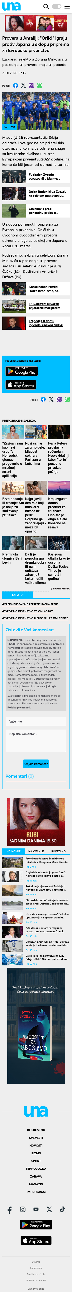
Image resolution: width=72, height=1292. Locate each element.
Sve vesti (36, 1138)
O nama (36, 1261)
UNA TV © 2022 (36, 1288)
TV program (36, 1192)
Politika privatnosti (36, 1280)
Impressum (36, 1267)
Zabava (36, 1176)
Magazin (36, 1184)
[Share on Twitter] (23, 85)
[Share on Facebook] (15, 85)
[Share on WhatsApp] (39, 85)
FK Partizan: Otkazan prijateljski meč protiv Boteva (44, 308)
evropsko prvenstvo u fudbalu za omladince (36, 618)
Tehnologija (36, 1169)
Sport (36, 1161)
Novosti (36, 1145)
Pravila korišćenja (36, 1274)
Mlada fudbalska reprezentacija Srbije (31, 604)
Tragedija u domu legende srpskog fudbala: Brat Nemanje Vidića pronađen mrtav (47, 327)
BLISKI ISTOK (36, 1130)
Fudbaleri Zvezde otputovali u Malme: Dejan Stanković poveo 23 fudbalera (48, 180)
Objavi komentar (36, 764)
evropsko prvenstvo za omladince (28, 611)
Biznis (36, 1153)
